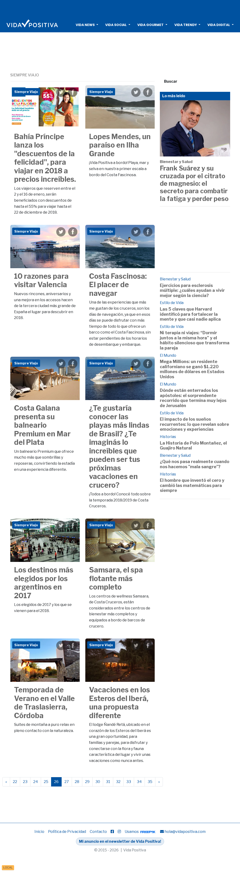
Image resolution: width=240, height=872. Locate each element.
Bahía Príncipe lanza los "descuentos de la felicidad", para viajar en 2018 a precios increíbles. (45, 158)
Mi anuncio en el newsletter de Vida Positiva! (120, 841)
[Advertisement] (120, 8)
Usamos (132, 831)
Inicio (39, 831)
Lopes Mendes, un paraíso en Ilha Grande (120, 145)
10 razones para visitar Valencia (41, 280)
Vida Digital (218, 24)
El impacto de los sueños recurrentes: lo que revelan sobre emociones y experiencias (194, 424)
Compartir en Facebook (72, 92)
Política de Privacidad (67, 831)
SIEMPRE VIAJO (24, 75)
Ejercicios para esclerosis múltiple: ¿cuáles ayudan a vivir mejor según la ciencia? (192, 290)
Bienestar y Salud (176, 162)
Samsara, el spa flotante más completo (116, 578)
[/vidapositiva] (112, 831)
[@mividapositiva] (119, 831)
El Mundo (168, 355)
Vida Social (116, 24)
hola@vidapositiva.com (185, 831)
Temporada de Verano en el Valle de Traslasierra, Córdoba (44, 703)
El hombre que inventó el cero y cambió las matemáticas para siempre (192, 485)
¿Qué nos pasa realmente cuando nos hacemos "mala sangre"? (194, 464)
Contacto (98, 831)
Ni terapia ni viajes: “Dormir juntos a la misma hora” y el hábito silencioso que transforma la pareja (194, 340)
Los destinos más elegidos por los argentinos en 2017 (43, 583)
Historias (168, 436)
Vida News (85, 24)
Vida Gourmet (150, 24)
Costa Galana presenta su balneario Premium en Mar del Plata (42, 425)
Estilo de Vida (172, 303)
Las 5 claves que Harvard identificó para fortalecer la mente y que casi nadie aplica (190, 314)
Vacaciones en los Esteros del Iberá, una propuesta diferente (119, 703)
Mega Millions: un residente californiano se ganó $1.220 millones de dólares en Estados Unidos (192, 369)
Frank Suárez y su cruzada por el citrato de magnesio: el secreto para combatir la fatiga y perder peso (194, 183)
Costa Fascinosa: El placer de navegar (118, 284)
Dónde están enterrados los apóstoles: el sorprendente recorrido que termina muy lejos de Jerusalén (193, 398)
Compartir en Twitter (61, 92)
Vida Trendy (185, 24)
